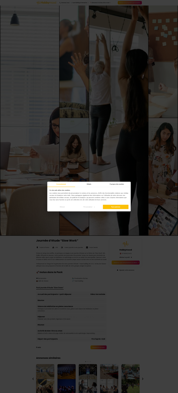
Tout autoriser (115, 207)
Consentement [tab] (61, 184)
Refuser (62, 207)
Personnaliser (87, 207)
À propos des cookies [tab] (117, 184)
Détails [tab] (89, 184)
